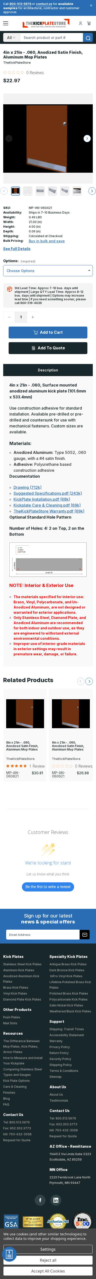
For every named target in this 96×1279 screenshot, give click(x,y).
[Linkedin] (55, 1200)
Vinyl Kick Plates (15, 993)
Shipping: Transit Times (66, 1029)
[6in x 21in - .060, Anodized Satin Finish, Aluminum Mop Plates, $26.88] (71, 714)
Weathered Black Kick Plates (70, 1011)
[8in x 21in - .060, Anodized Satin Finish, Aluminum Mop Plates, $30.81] (25, 714)
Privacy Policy (59, 1047)
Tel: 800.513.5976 (16, 1122)
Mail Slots (10, 1023)
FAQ (6, 1104)
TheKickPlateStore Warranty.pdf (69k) (49, 511)
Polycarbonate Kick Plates (68, 999)
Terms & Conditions (63, 1071)
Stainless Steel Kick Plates (22, 964)
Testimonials (58, 1100)
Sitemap (55, 1077)
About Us (56, 1094)
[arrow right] (87, 138)
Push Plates (11, 1017)
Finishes (9, 1092)
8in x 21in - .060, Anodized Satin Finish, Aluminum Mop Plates (22, 746)
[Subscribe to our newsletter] (85, 935)
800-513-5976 (20, 4)
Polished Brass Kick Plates (68, 993)
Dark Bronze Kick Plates (66, 970)
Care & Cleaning (15, 1086)
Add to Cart (51, 332)
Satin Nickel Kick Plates (66, 1005)
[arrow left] (9, 138)
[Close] (90, 5)
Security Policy (60, 1059)
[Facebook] (40, 1200)
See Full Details (17, 249)
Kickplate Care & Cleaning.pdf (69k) (47, 505)
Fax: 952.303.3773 (17, 1128)
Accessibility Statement (66, 1035)
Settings (48, 1249)
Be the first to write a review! (48, 886)
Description (48, 370)
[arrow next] (92, 191)
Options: (19, 261)
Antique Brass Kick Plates (68, 964)
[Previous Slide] (80, 681)
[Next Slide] (89, 681)
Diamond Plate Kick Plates (22, 999)
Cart (90, 23)
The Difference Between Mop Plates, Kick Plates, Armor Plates (21, 1046)
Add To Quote (51, 347)
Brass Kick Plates (15, 987)
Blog (6, 1098)
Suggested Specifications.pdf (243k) (48, 493)
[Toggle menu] (5, 23)
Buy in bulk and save (47, 241)
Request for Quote (17, 1140)
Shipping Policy (60, 1065)
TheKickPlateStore (17, 62)
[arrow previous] (4, 191)
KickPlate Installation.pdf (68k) (42, 499)
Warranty (56, 1041)
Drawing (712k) (28, 487)
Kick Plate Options (16, 1081)
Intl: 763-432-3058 (17, 1134)
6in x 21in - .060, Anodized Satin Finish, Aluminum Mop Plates (68, 746)
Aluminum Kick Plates (18, 970)
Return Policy (59, 1053)
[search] (88, 37)
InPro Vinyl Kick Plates (65, 976)
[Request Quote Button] (9, 1254)
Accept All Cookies (48, 1271)
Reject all (48, 1260)
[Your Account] (80, 23)
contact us (44, 4)
